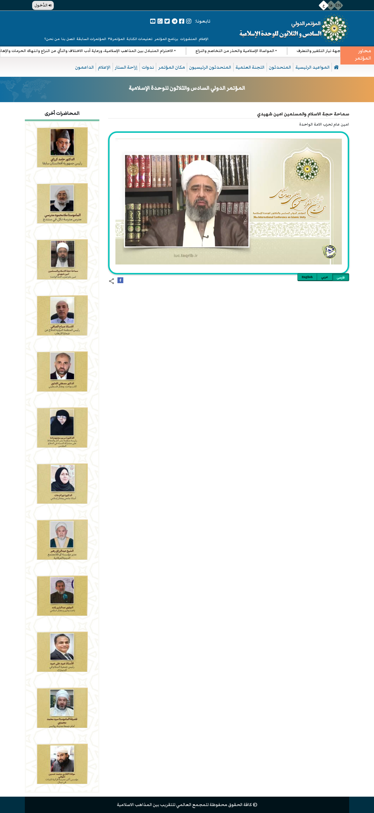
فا (331, 5)
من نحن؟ (52, 39)
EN (338, 5)
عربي (324, 276)
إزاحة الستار (126, 67)
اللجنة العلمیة (250, 67)
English (307, 276)
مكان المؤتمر (171, 67)
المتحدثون (280, 67)
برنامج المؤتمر (166, 39)
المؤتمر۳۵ (116, 39)
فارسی (341, 277)
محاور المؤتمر (363, 55)
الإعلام (203, 39)
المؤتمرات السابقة (91, 39)
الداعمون (84, 67)
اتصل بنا (68, 39)
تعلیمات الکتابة (140, 39)
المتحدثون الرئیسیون (210, 67)
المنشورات (188, 39)
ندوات (148, 67)
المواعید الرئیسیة (312, 67)
